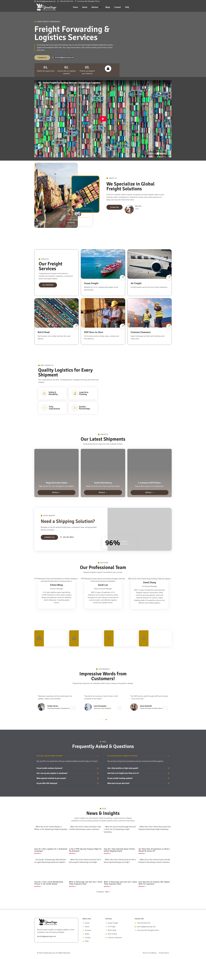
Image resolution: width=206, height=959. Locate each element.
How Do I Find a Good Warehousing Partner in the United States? (48, 883)
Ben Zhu (138, 206)
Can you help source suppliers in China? (122, 756)
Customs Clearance (141, 332)
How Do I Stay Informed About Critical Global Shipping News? (119, 850)
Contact (117, 7)
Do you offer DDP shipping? (47, 783)
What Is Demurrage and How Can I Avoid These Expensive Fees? (85, 883)
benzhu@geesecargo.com (46, 936)
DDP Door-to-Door (93, 332)
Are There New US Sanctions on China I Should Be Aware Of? (154, 850)
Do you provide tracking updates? (120, 778)
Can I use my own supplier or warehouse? (52, 773)
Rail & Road (44, 332)
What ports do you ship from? (118, 783)
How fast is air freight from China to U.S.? (123, 773)
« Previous (100, 892)
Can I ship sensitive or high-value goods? (122, 768)
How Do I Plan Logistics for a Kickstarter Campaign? (50, 850)
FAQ (127, 7)
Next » (107, 892)
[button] (99, 719)
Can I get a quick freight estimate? (50, 756)
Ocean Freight (91, 283)
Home (75, 7)
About (84, 7)
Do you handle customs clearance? (49, 768)
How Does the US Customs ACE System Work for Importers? (154, 883)
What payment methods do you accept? (51, 778)
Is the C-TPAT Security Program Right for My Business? (85, 850)
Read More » (37, 853)
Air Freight (136, 283)
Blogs (107, 7)
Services (95, 7)
